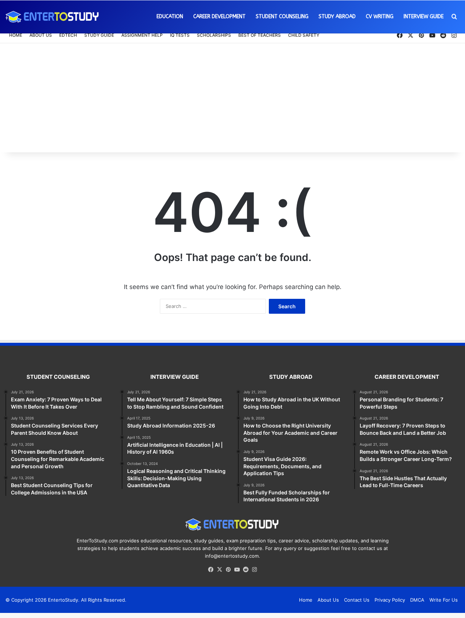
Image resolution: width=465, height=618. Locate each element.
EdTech (68, 35)
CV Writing (379, 16)
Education (170, 16)
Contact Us (356, 600)
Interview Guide (424, 16)
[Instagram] (254, 569)
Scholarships (214, 35)
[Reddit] (245, 569)
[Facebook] (210, 569)
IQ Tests (180, 35)
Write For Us (443, 600)
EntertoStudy (63, 600)
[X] (219, 569)
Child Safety (303, 35)
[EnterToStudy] (52, 16)
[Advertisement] (232, 98)
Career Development (219, 16)
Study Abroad (337, 16)
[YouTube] (236, 569)
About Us (40, 35)
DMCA (417, 600)
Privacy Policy (390, 600)
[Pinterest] (228, 569)
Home (15, 35)
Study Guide (99, 35)
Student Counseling (282, 16)
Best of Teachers (259, 35)
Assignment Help (142, 35)
